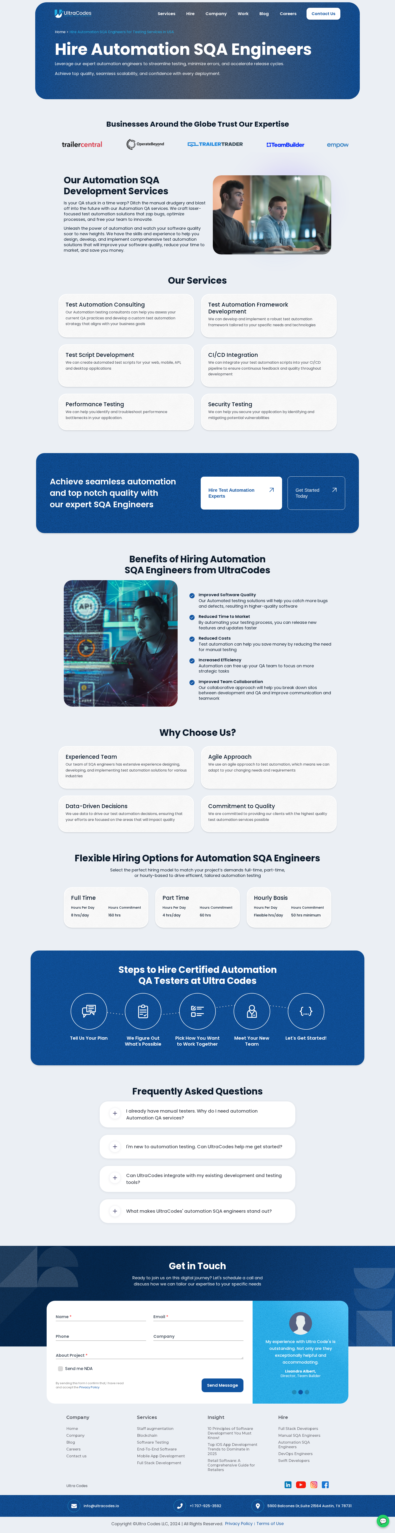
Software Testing (153, 1442)
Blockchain (147, 1435)
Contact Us (323, 13)
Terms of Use (270, 1523)
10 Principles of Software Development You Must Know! (230, 1433)
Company (216, 13)
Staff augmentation (155, 1428)
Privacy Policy (89, 1387)
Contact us (76, 1456)
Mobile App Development (161, 1456)
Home (60, 32)
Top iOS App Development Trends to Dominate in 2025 (232, 1449)
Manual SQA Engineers (299, 1435)
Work (243, 13)
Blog (264, 13)
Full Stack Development (159, 1463)
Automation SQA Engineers (294, 1444)
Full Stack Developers (298, 1428)
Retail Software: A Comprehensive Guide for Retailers (231, 1465)
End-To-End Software (157, 1449)
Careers (288, 13)
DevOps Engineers (295, 1454)
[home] (73, 14)
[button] (166, 13)
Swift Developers (294, 1460)
